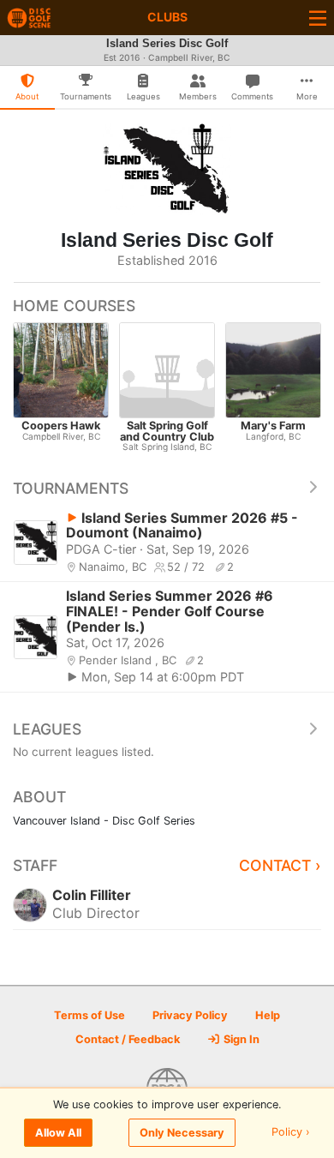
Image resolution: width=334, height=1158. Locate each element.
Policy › (290, 1132)
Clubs (167, 16)
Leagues (47, 729)
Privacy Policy (190, 1015)
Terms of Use (89, 1015)
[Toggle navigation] (317, 17)
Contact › (280, 865)
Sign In (240, 1039)
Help (267, 1015)
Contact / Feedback (127, 1039)
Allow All (58, 1132)
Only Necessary (182, 1132)
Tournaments (70, 488)
